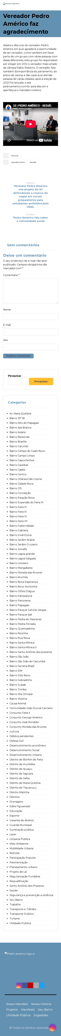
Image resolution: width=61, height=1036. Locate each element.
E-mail (7, 324)
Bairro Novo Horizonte (23, 586)
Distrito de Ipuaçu (21, 768)
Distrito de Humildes (22, 764)
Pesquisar (14, 375)
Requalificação (19, 881)
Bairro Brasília (18, 441)
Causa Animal (18, 703)
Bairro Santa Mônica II (23, 647)
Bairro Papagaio (19, 605)
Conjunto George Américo (26, 717)
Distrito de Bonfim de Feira (26, 759)
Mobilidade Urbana (21, 848)
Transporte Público (22, 913)
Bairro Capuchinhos (22, 460)
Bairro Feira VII (19, 521)
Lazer (13, 834)
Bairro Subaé (18, 684)
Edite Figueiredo (20, 806)
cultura (14, 731)
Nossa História (41, 1004)
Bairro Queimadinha (22, 628)
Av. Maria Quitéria (20, 413)
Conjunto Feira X (20, 712)
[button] (19, 985)
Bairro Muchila (19, 577)
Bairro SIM (16, 670)
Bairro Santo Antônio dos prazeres (31, 652)
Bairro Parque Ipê (21, 614)
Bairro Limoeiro (19, 563)
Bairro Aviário (18, 432)
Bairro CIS (16, 488)
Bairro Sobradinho (21, 680)
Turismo (15, 918)
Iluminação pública (22, 829)
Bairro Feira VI (18, 516)
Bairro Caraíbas (19, 465)
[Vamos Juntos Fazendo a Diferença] (17, 5)
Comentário (11, 275)
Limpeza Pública (20, 839)
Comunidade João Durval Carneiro (31, 708)
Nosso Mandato (17, 1004)
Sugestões (41, 1015)
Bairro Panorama (20, 600)
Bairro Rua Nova (20, 638)
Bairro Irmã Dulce (21, 535)
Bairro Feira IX (18, 511)
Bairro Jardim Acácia (22, 539)
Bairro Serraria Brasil (22, 666)
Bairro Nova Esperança (24, 581)
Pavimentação (19, 862)
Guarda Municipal (21, 825)
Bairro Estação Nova (22, 497)
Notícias (14, 155)
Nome (7, 309)
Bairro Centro (18, 474)
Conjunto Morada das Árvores (28, 726)
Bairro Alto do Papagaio (24, 422)
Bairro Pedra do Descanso (26, 619)
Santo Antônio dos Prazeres (27, 885)
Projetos (12, 1009)
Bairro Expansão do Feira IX (26, 502)
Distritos (15, 797)
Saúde (14, 890)
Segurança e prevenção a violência (31, 895)
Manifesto (28, 1009)
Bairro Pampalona (21, 595)
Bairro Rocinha (19, 633)
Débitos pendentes (21, 736)
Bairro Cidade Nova (21, 483)
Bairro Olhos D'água (22, 591)
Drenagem (16, 801)
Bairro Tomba (18, 689)
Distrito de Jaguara (21, 773)
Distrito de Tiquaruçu (23, 787)
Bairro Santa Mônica (22, 642)
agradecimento (18, 162)
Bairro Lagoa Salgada (23, 558)
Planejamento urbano (23, 867)
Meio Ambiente (19, 843)
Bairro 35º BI (17, 418)
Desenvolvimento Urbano (26, 754)
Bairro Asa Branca (20, 427)
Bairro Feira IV (18, 507)
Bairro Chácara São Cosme (26, 479)
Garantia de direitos (22, 820)
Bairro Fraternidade (22, 525)
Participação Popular (23, 857)
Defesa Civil (17, 740)
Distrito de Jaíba (20, 778)
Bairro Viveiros (18, 698)
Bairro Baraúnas (19, 436)
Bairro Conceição (20, 493)
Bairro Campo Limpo (22, 455)
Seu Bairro (16, 899)
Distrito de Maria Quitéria (25, 782)
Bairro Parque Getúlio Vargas (28, 609)
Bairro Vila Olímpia (21, 694)
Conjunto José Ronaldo (24, 722)
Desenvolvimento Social (24, 750)
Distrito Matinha (19, 792)
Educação (16, 811)
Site (5, 340)
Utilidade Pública (20, 923)
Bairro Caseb (17, 469)
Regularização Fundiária (25, 876)
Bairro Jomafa (18, 549)
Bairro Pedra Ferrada (23, 624)
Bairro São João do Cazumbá (27, 661)
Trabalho (15, 904)
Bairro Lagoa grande (22, 553)
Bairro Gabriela (19, 530)
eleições (33, 162)
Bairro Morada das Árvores (26, 572)
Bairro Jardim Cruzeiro (24, 544)
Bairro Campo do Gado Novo (27, 450)
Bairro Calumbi (19, 446)
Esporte (14, 815)
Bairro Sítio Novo (20, 675)
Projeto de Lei (18, 871)
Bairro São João (19, 656)
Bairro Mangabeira (21, 567)
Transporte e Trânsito (23, 909)
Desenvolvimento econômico (28, 745)
